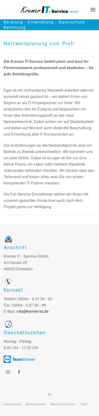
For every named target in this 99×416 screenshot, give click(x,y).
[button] (93, 9)
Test (83, 404)
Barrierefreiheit (63, 404)
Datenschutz (36, 404)
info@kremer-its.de (33, 311)
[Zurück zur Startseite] (49, 9)
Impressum (12, 404)
